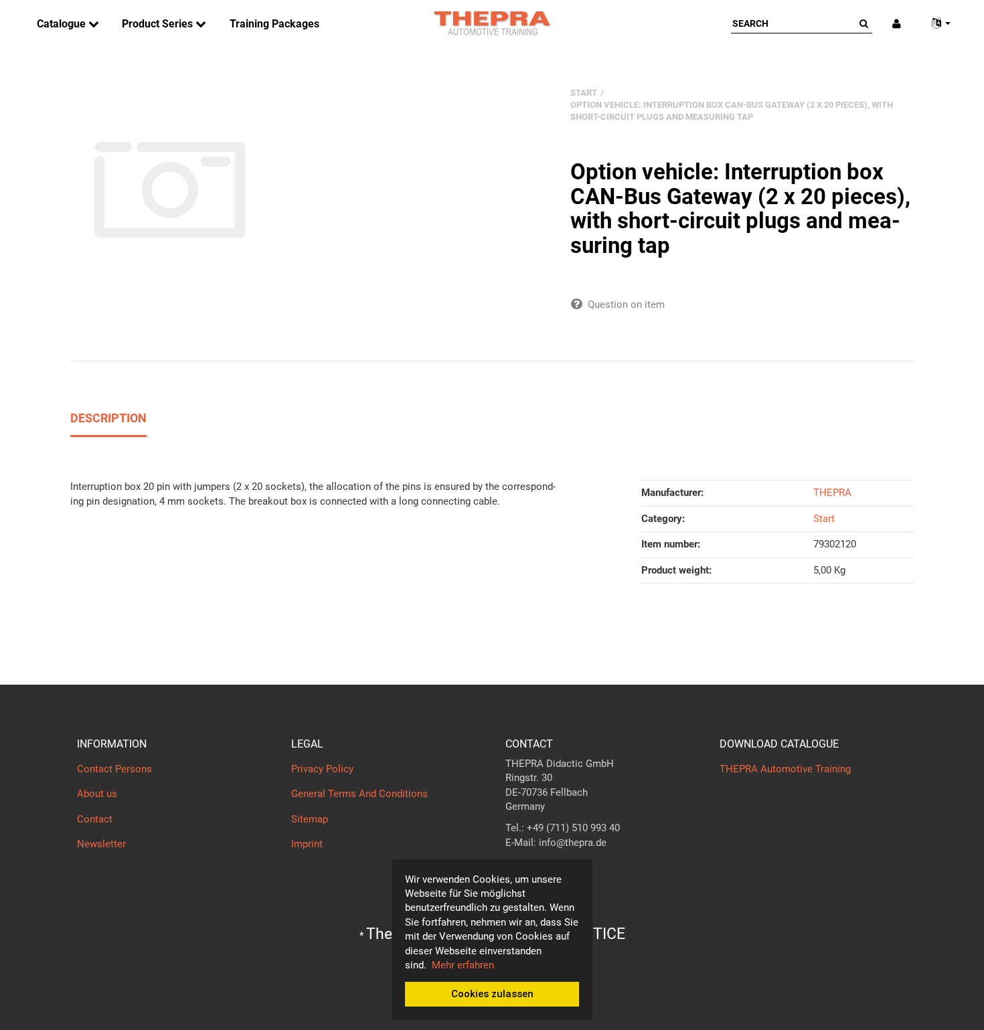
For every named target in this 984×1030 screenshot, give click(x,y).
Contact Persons (114, 769)
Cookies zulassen (492, 994)
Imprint (307, 844)
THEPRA (832, 493)
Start (824, 519)
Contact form (535, 869)
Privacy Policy (322, 769)
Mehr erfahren (463, 965)
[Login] (897, 23)
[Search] (863, 23)
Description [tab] (108, 418)
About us (97, 794)
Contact (94, 819)
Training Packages (274, 23)
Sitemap (309, 819)
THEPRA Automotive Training (785, 769)
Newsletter (101, 844)
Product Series (158, 23)
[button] (936, 23)
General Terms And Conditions (359, 794)
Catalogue (62, 23)
